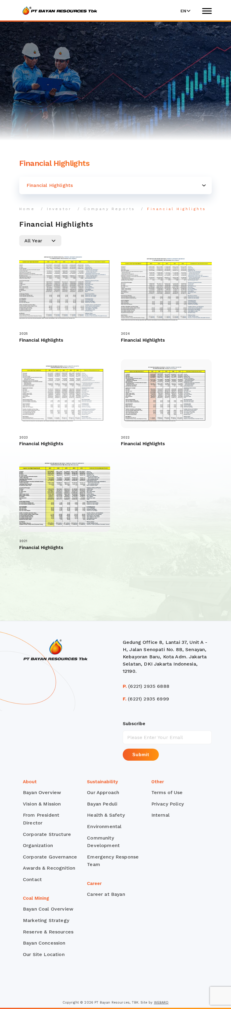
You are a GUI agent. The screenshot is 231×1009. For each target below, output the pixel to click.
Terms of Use (167, 792)
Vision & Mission (42, 804)
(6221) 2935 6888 (146, 686)
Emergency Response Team (113, 861)
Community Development (103, 842)
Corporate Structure (47, 834)
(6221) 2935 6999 (146, 699)
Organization (38, 845)
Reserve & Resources (48, 932)
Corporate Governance (50, 857)
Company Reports (109, 209)
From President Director (41, 819)
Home (27, 209)
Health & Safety (106, 815)
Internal (160, 815)
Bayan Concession (44, 943)
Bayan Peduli (102, 804)
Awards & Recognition (49, 868)
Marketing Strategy (46, 920)
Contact (32, 879)
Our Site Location (44, 954)
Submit (140, 754)
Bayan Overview (42, 792)
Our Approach (103, 792)
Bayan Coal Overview (48, 909)
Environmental (104, 826)
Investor (59, 209)
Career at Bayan (106, 894)
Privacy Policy (167, 804)
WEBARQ (161, 1002)
